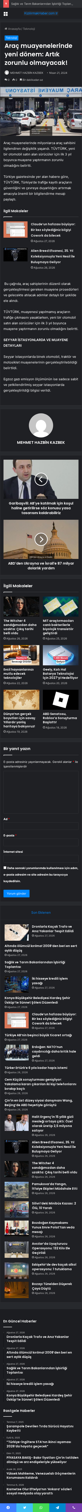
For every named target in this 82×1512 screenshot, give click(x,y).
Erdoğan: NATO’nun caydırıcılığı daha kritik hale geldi (54, 1051)
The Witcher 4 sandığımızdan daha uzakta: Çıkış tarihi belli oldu (20, 627)
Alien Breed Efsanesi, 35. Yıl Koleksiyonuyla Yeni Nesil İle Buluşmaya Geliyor (53, 256)
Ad (6, 819)
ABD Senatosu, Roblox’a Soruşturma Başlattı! (60, 718)
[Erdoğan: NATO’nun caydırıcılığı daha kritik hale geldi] (17, 1052)
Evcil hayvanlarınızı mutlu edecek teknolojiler (18, 673)
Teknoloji (29, 28)
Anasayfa (14, 28)
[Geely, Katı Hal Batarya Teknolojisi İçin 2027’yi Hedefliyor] (61, 655)
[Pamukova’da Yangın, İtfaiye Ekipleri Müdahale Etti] (17, 1190)
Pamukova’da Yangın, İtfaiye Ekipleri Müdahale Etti (54, 1186)
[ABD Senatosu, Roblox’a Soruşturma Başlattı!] (61, 700)
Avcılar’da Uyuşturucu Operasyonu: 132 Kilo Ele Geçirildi (51, 1248)
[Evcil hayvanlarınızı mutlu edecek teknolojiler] (21, 655)
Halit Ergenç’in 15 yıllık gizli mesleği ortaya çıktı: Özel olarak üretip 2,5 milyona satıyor (52, 1124)
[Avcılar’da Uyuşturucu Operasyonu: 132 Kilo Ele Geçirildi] (17, 1249)
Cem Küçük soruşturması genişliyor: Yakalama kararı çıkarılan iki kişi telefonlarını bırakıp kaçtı (40, 1084)
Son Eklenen (41, 912)
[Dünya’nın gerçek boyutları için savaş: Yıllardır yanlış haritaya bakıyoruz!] (21, 700)
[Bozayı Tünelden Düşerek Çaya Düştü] (17, 1290)
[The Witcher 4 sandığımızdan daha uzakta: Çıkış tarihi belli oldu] (21, 607)
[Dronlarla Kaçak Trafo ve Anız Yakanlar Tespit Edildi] (17, 932)
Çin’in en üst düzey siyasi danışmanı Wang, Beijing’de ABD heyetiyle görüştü (39, 1102)
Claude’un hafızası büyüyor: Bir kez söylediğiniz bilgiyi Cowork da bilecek (53, 230)
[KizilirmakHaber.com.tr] (41, 13)
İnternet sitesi (13, 851)
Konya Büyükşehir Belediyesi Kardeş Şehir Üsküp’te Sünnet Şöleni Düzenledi (37, 1000)
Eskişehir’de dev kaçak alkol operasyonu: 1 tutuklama (54, 1266)
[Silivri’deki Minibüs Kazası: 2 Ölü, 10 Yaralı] (17, 1209)
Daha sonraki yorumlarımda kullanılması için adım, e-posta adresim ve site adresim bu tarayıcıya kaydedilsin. (40, 874)
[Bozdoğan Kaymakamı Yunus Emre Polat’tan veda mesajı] (17, 1229)
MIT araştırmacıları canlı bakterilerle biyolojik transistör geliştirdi (58, 627)
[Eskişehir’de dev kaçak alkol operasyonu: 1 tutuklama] (17, 1270)
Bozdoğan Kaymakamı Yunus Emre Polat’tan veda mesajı (53, 1227)
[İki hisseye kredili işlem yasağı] (17, 984)
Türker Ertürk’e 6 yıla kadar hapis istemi (36, 1068)
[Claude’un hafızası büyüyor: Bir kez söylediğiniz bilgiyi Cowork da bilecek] (15, 229)
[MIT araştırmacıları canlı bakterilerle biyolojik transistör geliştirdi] (61, 607)
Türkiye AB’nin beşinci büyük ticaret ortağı (38, 1035)
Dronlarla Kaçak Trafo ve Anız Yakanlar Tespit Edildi (53, 928)
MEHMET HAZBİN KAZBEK (26, 72)
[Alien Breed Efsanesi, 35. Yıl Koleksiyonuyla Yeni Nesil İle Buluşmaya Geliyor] (15, 254)
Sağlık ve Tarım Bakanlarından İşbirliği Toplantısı (43, 3)
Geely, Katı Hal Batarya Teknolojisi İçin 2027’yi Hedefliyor (60, 673)
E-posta (10, 835)
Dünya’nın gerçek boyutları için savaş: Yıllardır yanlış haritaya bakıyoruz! (19, 720)
